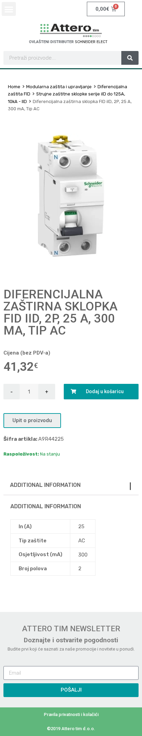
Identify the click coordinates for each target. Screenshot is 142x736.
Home (14, 86)
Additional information (45, 485)
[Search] (130, 58)
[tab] (71, 486)
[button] (9, 9)
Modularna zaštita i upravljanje (59, 86)
